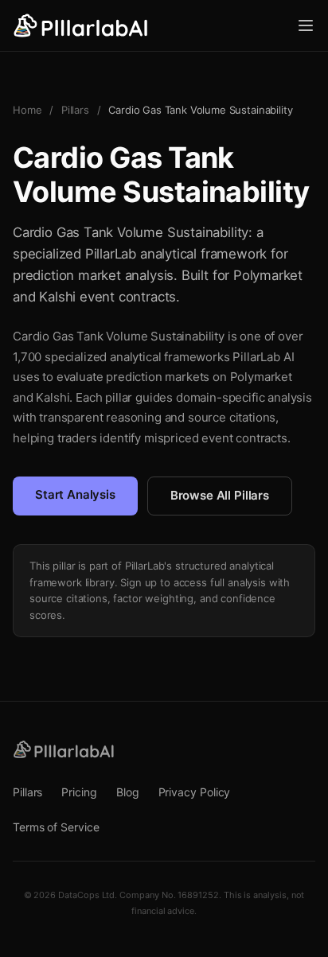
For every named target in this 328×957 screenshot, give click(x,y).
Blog (127, 792)
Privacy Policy (194, 792)
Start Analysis (75, 494)
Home (27, 109)
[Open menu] (306, 25)
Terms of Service (56, 827)
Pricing (78, 792)
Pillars (75, 109)
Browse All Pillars (219, 495)
